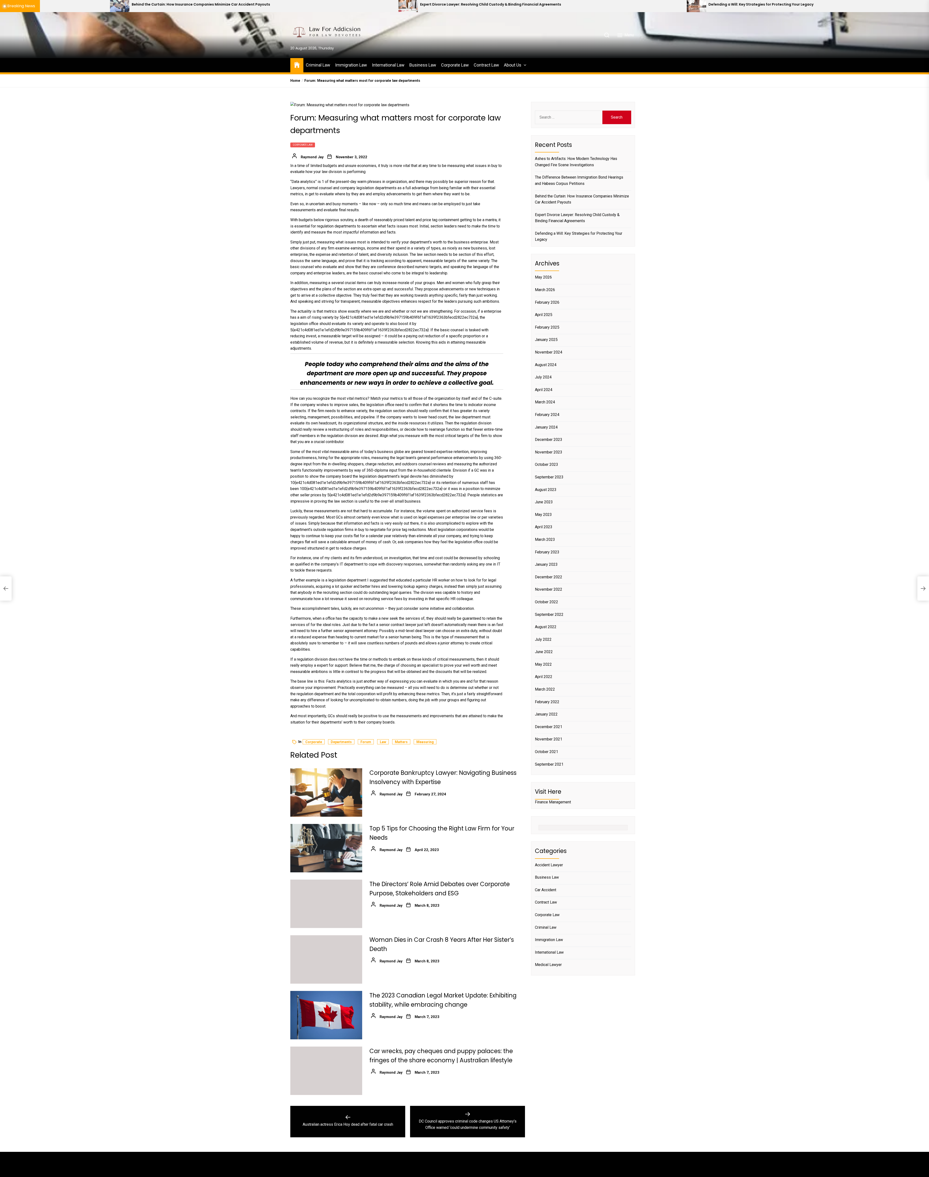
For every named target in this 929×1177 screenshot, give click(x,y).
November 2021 (548, 739)
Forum (365, 742)
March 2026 (545, 289)
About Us (512, 65)
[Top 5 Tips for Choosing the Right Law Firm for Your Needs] (326, 848)
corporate (313, 742)
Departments (341, 742)
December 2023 (548, 439)
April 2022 (543, 677)
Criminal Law (318, 65)
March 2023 (545, 539)
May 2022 (543, 664)
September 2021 (549, 764)
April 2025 (543, 314)
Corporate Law (455, 65)
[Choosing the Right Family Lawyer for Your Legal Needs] (672, 6)
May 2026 (543, 277)
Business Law (422, 65)
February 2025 (547, 327)
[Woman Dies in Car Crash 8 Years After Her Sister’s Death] (326, 959)
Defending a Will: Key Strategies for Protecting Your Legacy (448, 4)
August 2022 (545, 627)
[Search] (607, 35)
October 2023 (546, 464)
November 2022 (548, 589)
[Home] (296, 64)
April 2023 (543, 527)
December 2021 (548, 726)
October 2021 (546, 751)
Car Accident (545, 890)
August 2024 (545, 364)
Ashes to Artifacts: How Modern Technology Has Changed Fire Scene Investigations (576, 161)
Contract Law (486, 65)
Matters (401, 742)
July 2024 (543, 377)
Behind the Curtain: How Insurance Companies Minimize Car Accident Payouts (582, 199)
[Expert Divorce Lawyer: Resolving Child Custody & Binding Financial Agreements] (95, 6)
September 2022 (549, 614)
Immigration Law (351, 65)
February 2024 (547, 414)
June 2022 (544, 651)
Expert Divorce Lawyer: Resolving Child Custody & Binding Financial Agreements (178, 4)
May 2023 (543, 514)
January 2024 (546, 427)
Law (383, 742)
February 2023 (547, 552)
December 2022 (548, 577)
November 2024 (548, 352)
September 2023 (549, 477)
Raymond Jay (312, 157)
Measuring (425, 742)
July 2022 (543, 639)
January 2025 (546, 340)
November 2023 (548, 452)
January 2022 (546, 714)
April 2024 (543, 389)
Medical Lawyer (548, 964)
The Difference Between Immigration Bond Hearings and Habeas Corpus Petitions (579, 180)
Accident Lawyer (549, 865)
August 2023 (545, 489)
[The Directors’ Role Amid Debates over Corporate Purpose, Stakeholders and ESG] (326, 904)
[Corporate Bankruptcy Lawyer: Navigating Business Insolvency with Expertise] (326, 792)
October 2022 (546, 602)
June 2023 (544, 502)
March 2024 (545, 402)
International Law (388, 65)
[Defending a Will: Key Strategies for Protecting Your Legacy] (384, 6)
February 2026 (547, 302)
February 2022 (547, 702)
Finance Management (553, 802)
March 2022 (545, 689)
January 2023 (546, 564)
